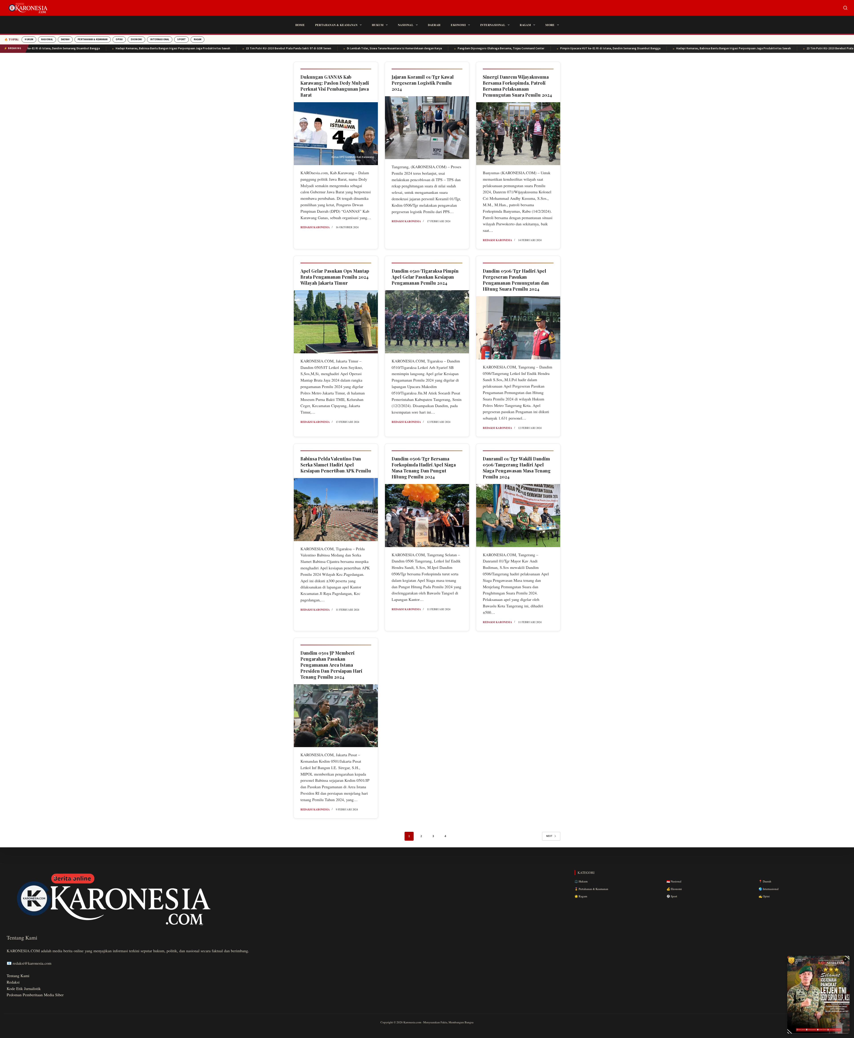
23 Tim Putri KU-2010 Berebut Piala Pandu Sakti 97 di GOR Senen (228, 48)
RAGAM (197, 39)
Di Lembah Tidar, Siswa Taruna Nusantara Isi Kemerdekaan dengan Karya (334, 48)
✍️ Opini (764, 896)
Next (549, 836)
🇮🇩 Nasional (674, 881)
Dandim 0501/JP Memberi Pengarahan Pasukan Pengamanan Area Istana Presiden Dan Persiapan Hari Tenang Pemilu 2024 (331, 665)
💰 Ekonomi (674, 889)
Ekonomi (458, 25)
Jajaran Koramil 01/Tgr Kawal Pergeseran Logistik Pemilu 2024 (423, 83)
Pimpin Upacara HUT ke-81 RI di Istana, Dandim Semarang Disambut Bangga (550, 48)
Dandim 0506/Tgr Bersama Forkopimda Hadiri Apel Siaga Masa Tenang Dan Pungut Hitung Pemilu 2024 (424, 468)
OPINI (119, 39)
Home (300, 25)
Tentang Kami (18, 975)
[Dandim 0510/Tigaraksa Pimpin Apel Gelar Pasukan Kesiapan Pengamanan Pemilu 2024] (427, 321)
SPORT (181, 39)
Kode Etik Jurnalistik (24, 988)
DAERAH (65, 39)
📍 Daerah (765, 881)
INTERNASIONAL (159, 39)
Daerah (434, 25)
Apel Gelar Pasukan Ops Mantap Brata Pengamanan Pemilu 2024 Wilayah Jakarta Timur (334, 277)
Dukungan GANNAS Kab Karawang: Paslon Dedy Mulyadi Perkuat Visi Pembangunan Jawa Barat (334, 86)
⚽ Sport (672, 896)
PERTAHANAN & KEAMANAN (93, 39)
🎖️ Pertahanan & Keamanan (591, 889)
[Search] (845, 8)
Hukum (377, 25)
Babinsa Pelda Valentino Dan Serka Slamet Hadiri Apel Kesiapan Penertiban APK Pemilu (335, 465)
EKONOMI (136, 39)
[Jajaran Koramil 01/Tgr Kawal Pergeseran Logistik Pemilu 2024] (427, 127)
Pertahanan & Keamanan (336, 25)
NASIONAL (47, 39)
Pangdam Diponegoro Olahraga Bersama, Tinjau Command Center (441, 48)
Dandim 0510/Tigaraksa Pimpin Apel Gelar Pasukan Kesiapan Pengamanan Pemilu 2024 (425, 277)
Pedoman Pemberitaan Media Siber (35, 994)
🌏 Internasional (769, 889)
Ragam (525, 25)
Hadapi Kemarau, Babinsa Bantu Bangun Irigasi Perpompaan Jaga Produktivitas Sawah (113, 48)
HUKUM (29, 39)
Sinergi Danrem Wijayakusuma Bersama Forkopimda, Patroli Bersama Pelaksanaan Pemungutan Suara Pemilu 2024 (517, 86)
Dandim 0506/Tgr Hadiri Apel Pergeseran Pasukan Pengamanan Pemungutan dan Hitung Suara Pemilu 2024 (516, 280)
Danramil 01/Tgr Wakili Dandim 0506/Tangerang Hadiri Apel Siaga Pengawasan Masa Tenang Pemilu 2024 (517, 468)
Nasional (405, 25)
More (550, 25)
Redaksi (13, 982)
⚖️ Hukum (581, 881)
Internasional (492, 25)
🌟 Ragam (580, 896)
